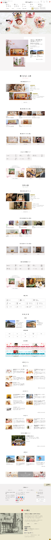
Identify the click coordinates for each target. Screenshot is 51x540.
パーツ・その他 (35, 268)
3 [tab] (23, 34)
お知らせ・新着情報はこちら (25, 11)
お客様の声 (35, 523)
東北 (17, 333)
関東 (25, 333)
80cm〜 (38, 144)
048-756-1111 (19, 324)
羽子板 (24, 4)
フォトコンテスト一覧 (42, 478)
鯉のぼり (21, 265)
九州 (33, 336)
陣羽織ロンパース (34, 265)
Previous (1, 23)
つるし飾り (25, 6)
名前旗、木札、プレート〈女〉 (9, 6)
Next (50, 23)
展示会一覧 (40, 178)
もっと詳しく (7, 499)
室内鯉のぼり (8, 265)
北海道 (9, 333)
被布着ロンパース (21, 155)
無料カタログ (41, 306)
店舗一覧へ (31, 48)
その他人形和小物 (41, 6)
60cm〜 (38, 254)
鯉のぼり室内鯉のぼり (41, 4)
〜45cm (12, 254)
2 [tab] (21, 34)
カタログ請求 (19, 8)
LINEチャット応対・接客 (19, 325)
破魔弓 (32, 4)
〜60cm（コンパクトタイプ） (12, 144)
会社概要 (28, 523)
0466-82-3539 (40, 323)
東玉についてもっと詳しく (39, 59)
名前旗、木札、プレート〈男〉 (17, 6)
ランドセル (33, 6)
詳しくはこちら (28, 441)
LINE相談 (25, 8)
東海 (41, 333)
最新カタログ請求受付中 (15, 178)
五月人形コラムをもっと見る (41, 412)
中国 (17, 336)
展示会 (13, 8)
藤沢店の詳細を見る (39, 324)
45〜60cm (25, 254)
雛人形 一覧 (25, 102)
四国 (25, 336)
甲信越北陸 (33, 334)
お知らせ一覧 (43, 466)
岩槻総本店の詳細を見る (19, 327)
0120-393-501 (19, 323)
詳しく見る (31, 90)
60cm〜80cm (25, 144)
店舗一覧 (8, 8)
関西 (9, 336)
